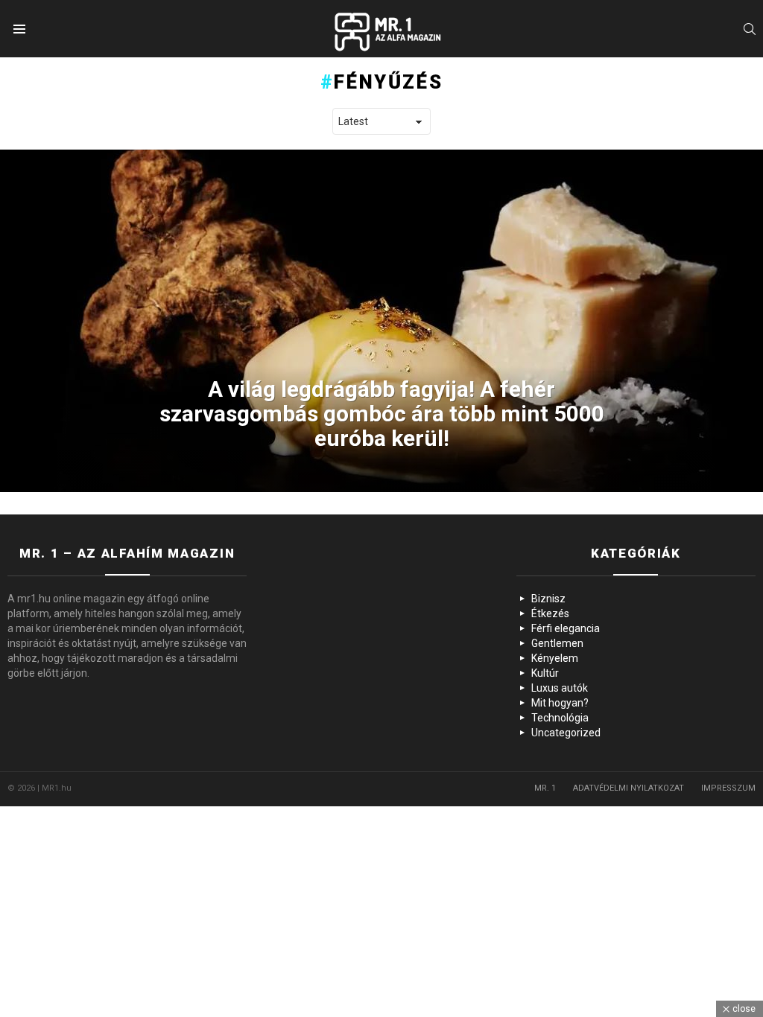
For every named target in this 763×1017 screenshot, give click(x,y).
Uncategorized (566, 733)
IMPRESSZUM (728, 788)
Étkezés (550, 613)
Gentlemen (557, 643)
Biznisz (548, 599)
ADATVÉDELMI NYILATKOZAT (628, 788)
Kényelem (554, 658)
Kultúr (545, 673)
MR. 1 (545, 788)
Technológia (560, 718)
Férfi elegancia (565, 628)
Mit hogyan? (560, 703)
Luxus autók (559, 688)
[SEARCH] (750, 29)
